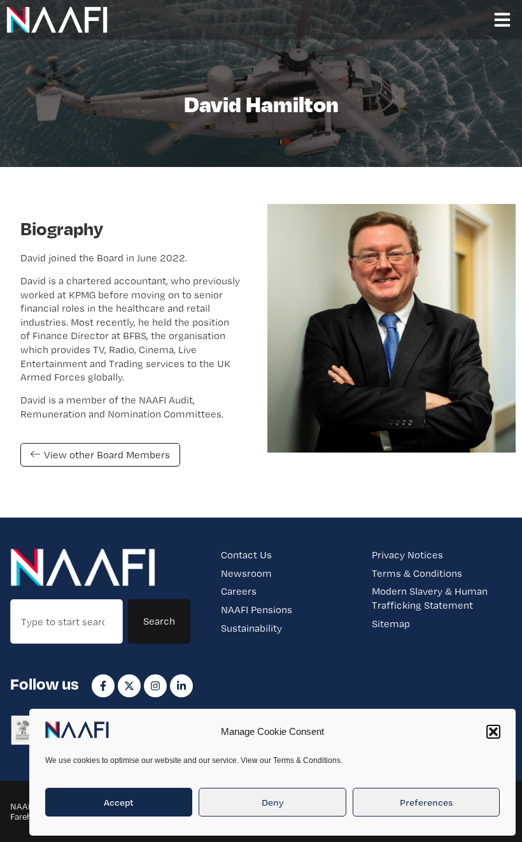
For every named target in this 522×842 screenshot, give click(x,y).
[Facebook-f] (103, 685)
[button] (493, 731)
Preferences (426, 802)
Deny (273, 802)
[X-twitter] (129, 685)
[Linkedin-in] (181, 685)
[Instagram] (155, 685)
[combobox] (66, 621)
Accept (119, 802)
